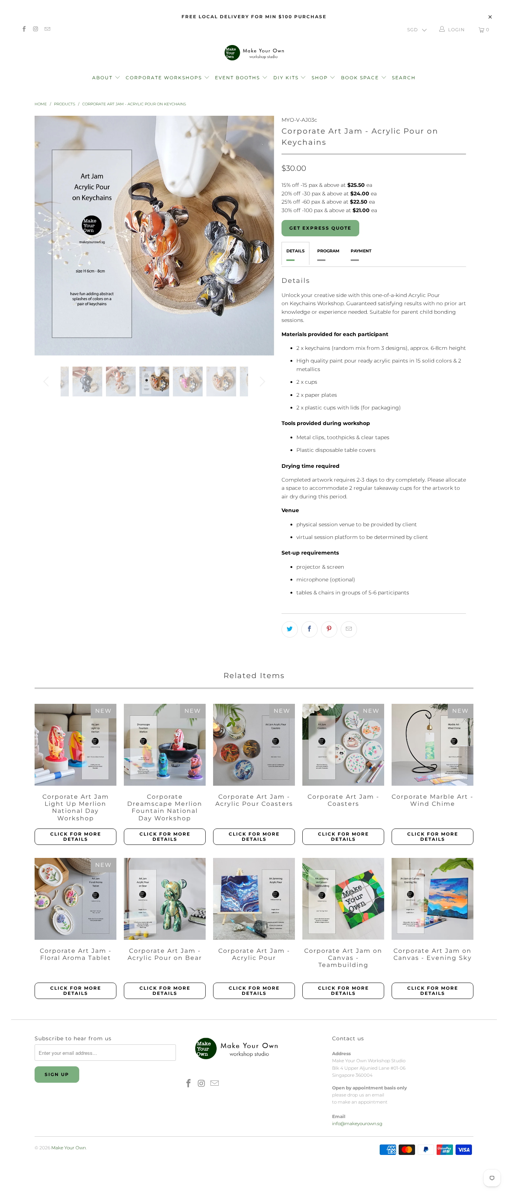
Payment (361, 250)
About (103, 77)
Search (404, 77)
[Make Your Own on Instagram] (35, 29)
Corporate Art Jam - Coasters (343, 745)
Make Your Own (68, 1147)
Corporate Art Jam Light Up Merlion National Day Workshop (75, 745)
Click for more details (75, 836)
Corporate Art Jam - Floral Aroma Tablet (75, 899)
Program (328, 250)
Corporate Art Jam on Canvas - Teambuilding (343, 899)
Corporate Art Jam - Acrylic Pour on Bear (165, 899)
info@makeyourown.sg (357, 1123)
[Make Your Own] (254, 52)
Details (295, 250)
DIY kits (286, 77)
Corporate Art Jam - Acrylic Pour (254, 899)
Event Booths (238, 77)
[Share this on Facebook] (309, 629)
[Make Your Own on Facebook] (23, 29)
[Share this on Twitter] (290, 629)
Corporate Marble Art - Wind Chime (432, 745)
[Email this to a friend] (349, 629)
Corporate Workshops (165, 77)
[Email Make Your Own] (47, 29)
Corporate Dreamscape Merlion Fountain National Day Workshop (165, 745)
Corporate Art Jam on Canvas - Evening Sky (432, 899)
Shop (320, 77)
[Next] (261, 235)
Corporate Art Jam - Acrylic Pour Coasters (254, 745)
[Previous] (47, 235)
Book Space (361, 77)
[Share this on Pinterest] (329, 629)
